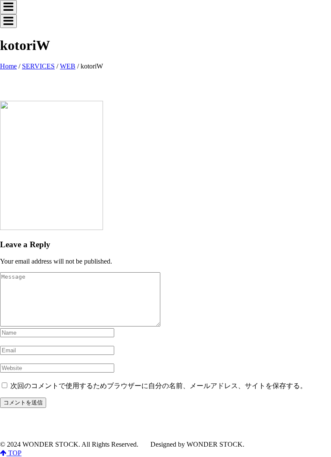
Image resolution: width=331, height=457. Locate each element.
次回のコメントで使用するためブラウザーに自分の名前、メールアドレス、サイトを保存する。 (158, 385)
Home (8, 66)
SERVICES (38, 66)
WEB (67, 66)
